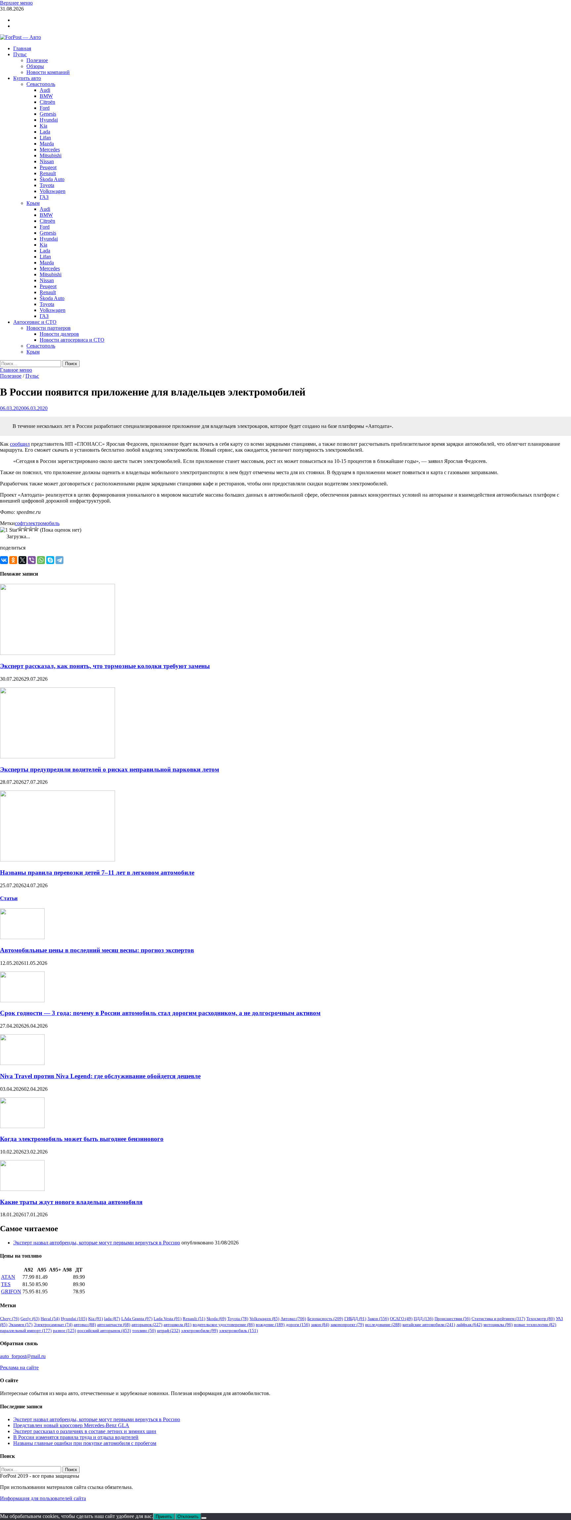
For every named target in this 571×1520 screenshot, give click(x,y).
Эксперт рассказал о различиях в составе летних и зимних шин (84, 1431)
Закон (378, 1318)
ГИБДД (355, 1318)
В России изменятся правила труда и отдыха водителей (75, 1437)
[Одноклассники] (13, 560)
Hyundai (49, 120)
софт (20, 523)
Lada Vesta (167, 1318)
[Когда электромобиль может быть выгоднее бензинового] (22, 1126)
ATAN (8, 1277)
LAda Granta (136, 1318)
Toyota (47, 185)
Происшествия (452, 1318)
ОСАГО (401, 1318)
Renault (48, 173)
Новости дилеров (59, 334)
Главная (22, 48)
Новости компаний (48, 72)
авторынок (147, 1324)
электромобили (199, 1330)
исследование (383, 1324)
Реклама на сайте (19, 1367)
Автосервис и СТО (35, 322)
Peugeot (48, 167)
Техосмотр (540, 1318)
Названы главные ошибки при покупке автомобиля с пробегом (84, 1443)
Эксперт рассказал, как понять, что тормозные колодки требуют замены (105, 666)
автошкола (177, 1324)
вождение (270, 1324)
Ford (45, 108)
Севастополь (40, 84)
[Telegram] (59, 560)
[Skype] (50, 560)
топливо (144, 1330)
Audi (45, 90)
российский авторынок (104, 1330)
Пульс (20, 54)
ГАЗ (44, 197)
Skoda (216, 1318)
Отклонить (188, 1516)
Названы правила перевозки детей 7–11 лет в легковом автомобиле (97, 872)
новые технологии (535, 1324)
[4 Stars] (30, 529)
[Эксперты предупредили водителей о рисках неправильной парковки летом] (57, 756)
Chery (9, 1318)
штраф (168, 1330)
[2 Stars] (20, 529)
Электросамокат (53, 1324)
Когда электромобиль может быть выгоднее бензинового (82, 1138)
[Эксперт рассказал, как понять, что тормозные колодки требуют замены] (57, 653)
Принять (164, 1516)
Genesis (48, 114)
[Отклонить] (204, 1518)
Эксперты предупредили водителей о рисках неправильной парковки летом (109, 769)
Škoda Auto (52, 179)
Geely (29, 1318)
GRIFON (11, 1291)
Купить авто (27, 78)
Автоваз (293, 1318)
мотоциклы (498, 1324)
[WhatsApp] (41, 560)
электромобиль (42, 523)
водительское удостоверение (223, 1324)
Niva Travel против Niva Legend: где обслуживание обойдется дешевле (100, 1076)
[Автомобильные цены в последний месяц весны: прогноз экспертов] (22, 937)
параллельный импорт (26, 1330)
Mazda (47, 143)
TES (6, 1284)
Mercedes (50, 149)
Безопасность (325, 1318)
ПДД (423, 1318)
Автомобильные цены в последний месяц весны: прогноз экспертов (97, 950)
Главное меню (16, 370)
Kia (43, 126)
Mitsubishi (50, 155)
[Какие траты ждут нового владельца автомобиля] (22, 1189)
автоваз (85, 1324)
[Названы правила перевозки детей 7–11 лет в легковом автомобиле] (57, 859)
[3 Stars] (25, 529)
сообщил (20, 444)
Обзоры (35, 66)
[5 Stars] (36, 529)
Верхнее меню (16, 3)
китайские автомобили (428, 1324)
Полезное (37, 60)
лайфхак (469, 1324)
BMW (46, 96)
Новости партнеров (48, 328)
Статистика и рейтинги (498, 1318)
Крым (33, 203)
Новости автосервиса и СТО (72, 340)
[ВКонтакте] (4, 560)
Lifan (45, 137)
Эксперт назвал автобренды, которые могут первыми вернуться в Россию (96, 1242)
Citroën (47, 102)
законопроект (347, 1324)
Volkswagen (52, 191)
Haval (50, 1318)
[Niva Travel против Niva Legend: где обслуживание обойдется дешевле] (22, 1063)
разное (64, 1330)
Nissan (47, 161)
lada (112, 1318)
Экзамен (20, 1324)
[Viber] (32, 560)
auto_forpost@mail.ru (23, 1356)
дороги (298, 1324)
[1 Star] (9, 530)
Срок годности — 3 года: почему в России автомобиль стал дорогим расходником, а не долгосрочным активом (160, 1012)
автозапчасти (113, 1324)
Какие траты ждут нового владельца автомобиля (71, 1201)
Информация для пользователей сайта (43, 1498)
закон (320, 1324)
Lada (45, 131)
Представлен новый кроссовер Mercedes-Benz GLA (71, 1425)
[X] (22, 560)
